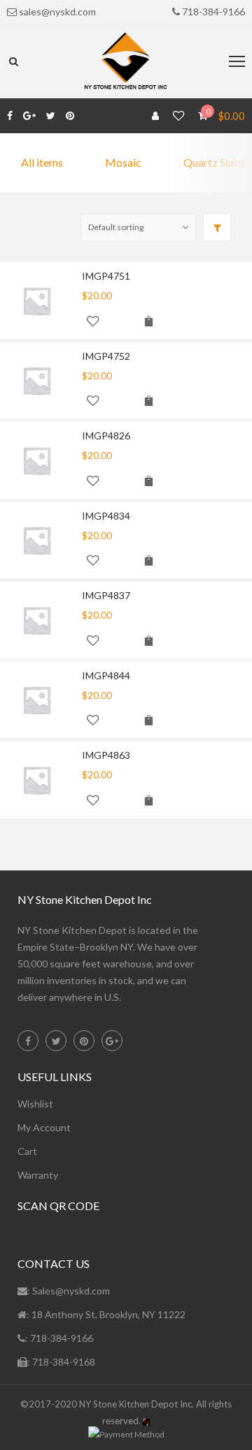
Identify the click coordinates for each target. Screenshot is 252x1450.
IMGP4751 (106, 276)
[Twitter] (50, 115)
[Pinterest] (70, 115)
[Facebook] (10, 115)
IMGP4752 (106, 356)
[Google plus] (29, 115)
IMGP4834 (106, 516)
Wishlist (35, 1104)
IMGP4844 (106, 675)
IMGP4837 (106, 595)
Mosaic (123, 162)
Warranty (38, 1175)
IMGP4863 (106, 755)
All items (42, 162)
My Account (44, 1127)
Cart (27, 1151)
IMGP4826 (106, 435)
